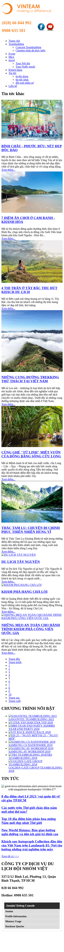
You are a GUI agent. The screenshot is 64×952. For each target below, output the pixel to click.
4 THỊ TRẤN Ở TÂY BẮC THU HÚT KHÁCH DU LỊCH (29, 290)
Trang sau (14, 697)
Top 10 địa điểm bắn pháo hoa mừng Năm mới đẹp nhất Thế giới (28, 821)
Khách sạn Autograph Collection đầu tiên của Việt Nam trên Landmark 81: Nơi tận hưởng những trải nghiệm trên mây (31, 845)
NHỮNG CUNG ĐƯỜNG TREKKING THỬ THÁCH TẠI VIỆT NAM (30, 379)
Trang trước (15, 662)
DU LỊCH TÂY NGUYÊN (20, 562)
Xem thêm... (8, 169)
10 (10, 694)
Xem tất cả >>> (10, 856)
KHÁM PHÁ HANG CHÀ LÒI (24, 592)
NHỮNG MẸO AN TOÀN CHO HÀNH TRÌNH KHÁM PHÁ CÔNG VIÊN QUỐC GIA (30, 629)
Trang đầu (14, 658)
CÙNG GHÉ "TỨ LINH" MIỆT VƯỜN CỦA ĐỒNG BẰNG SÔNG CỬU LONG (31, 454)
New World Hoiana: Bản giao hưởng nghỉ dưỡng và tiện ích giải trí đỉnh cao (29, 832)
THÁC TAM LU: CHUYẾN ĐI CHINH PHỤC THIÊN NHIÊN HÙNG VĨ (30, 530)
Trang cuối (15, 700)
